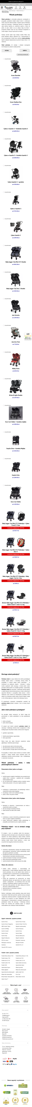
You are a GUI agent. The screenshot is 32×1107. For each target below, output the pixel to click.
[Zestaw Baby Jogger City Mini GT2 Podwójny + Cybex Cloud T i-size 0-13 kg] (15, 595)
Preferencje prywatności (7, 1039)
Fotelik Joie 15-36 (6, 960)
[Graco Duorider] (16, 67)
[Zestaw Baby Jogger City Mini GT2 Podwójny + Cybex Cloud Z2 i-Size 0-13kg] (15, 622)
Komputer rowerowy (20, 940)
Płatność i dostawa (6, 1049)
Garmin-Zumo (5, 933)
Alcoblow (4, 945)
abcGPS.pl (9, 7)
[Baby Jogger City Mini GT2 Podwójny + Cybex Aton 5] (15, 542)
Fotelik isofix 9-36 (6, 962)
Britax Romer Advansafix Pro (8, 976)
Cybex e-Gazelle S (15, 209)
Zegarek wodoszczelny (21, 926)
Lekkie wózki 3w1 (20, 972)
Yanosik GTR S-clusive (7, 947)
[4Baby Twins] (16, 360)
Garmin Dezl (4, 935)
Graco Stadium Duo (16, 102)
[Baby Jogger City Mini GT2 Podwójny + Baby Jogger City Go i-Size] (15, 569)
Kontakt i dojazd (6, 1029)
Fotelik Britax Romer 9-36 (7, 956)
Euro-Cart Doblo (16, 502)
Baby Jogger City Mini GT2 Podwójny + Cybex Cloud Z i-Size (15, 524)
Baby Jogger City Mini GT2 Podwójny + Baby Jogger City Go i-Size (16, 577)
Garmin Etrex (19, 931)
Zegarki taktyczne (6, 938)
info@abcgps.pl (5, 1015)
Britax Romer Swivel (20, 976)
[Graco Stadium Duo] (16, 93)
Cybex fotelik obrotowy (21, 962)
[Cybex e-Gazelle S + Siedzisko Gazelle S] (16, 120)
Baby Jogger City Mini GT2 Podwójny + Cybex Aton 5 (15, 551)
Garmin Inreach (5, 931)
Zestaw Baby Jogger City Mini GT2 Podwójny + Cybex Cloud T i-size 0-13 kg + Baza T (16, 656)
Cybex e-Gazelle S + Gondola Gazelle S (16, 155)
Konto (16, 8)
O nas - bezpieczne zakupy (8, 1046)
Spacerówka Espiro (6, 967)
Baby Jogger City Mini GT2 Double (16, 262)
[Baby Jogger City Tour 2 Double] (16, 280)
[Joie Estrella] (16, 306)
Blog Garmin (5, 1030)
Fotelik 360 (4, 965)
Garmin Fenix (5, 921)
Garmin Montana (19, 928)
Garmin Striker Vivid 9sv (21, 924)
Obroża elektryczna (20, 935)
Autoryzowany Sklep (6, 1048)
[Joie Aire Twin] (16, 333)
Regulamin (4, 1053)
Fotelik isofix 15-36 (20, 960)
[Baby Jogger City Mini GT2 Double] (16, 253)
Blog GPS (4, 1034)
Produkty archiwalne (7, 1035)
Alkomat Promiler (20, 942)
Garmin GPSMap (5, 928)
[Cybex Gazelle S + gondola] (16, 173)
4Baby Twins (15, 369)
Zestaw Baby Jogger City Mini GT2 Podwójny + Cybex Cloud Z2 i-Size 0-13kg (16, 630)
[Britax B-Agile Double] (16, 386)
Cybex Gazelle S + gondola (16, 182)
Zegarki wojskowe (20, 938)
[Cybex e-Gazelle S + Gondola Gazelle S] (16, 147)
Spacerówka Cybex (20, 965)
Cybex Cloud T (5, 979)
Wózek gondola (19, 967)
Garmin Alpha (19, 933)
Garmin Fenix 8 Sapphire (7, 924)
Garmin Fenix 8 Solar (20, 921)
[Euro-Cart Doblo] (16, 493)
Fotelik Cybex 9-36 (6, 958)
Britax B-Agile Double (15, 395)
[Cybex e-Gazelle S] (16, 200)
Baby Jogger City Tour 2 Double (15, 289)
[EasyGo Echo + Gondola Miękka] (16, 440)
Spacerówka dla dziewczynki (8, 972)
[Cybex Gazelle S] (16, 227)
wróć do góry (18, 913)
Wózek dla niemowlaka (7, 974)
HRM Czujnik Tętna (6, 926)
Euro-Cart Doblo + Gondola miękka (15, 422)
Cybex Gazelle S (16, 235)
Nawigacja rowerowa (6, 942)
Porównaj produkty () (23, 54)
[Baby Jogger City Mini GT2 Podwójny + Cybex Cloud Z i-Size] (15, 516)
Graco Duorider (15, 75)
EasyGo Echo (15, 475)
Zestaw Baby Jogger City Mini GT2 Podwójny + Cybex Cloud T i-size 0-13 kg (16, 603)
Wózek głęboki (5, 969)
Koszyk (24, 8)
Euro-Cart (18, 974)
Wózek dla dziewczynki (21, 969)
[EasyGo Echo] (16, 466)
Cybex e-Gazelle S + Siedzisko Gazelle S (16, 129)
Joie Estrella (15, 315)
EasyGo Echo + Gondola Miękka (15, 448)
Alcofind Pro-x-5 (19, 945)
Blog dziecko (5, 1032)
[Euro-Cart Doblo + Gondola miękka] (16, 413)
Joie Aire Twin (16, 342)
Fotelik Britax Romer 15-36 (22, 956)
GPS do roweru (5, 940)
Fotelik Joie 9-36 (19, 958)
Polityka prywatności (7, 1037)
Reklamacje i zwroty (6, 1051)
